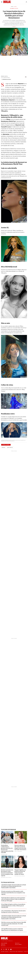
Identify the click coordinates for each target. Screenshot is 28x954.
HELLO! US (17, 943)
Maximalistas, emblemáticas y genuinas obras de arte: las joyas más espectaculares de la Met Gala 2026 (7, 848)
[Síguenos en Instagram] (6, 949)
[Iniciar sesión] (26, 2)
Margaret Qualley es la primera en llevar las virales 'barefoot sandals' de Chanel (20, 872)
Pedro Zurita (4, 76)
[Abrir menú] (1, 1)
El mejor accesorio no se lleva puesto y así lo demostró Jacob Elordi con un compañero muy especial (7, 872)
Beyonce (10, 447)
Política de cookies (16, 951)
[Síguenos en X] (4, 949)
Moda (15, 6)
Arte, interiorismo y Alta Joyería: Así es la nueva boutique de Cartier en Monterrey (13, 911)
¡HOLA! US (3, 944)
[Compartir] (25, 77)
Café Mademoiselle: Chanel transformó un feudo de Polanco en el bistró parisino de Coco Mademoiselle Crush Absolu (13, 886)
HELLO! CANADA (18, 944)
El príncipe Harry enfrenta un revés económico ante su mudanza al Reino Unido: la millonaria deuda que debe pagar (13, 899)
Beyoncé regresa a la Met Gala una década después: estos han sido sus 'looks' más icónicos (20, 847)
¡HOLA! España (4, 943)
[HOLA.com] (14, 938)
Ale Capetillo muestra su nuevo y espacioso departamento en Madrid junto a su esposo (12, 929)
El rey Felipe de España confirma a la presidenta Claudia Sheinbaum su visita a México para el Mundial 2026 (13, 905)
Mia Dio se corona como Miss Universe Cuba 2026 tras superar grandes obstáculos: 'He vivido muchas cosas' (13, 923)
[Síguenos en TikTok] (11, 949)
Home (12, 6)
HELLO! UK (3, 945)
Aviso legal (5, 951)
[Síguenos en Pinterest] (8, 949)
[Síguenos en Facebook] (1, 949)
